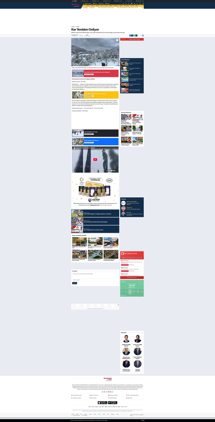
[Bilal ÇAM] (123, 213)
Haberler (73, 26)
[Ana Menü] (143, 3)
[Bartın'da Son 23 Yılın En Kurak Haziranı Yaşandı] (79, 254)
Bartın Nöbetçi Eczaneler (77, 395)
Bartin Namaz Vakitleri (113, 395)
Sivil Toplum (126, 5)
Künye (108, 3)
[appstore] (102, 402)
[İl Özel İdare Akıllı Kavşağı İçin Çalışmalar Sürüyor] (95, 254)
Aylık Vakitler (124, 295)
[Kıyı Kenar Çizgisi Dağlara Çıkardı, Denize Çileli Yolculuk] (111, 241)
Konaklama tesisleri (76, 415)
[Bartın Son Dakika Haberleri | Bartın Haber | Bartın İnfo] (75, 5)
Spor (102, 5)
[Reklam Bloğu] (95, 189)
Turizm (132, 5)
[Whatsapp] (112, 392)
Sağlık (121, 5)
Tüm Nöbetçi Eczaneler (132, 277)
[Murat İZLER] (123, 208)
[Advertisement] (107, 17)
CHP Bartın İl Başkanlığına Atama (133, 209)
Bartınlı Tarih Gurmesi (132, 201)
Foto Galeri (89, 3)
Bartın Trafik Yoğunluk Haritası (133, 395)
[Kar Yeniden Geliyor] (95, 52)
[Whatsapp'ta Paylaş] (134, 35)
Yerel (137, 5)
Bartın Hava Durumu (94, 395)
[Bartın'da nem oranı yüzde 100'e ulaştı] (79, 241)
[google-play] (113, 402)
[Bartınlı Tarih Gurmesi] (123, 203)
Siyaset (97, 5)
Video (95, 3)
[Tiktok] (110, 392)
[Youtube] (108, 392)
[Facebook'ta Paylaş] (130, 35)
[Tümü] (142, 199)
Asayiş (88, 5)
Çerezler (110, 420)
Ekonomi (116, 5)
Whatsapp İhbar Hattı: (89, 205)
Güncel (92, 5)
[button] (141, 39)
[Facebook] (102, 392)
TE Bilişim (137, 414)
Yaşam (106, 5)
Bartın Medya (84, 415)
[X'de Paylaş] (132, 35)
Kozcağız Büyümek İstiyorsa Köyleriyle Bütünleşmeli (134, 215)
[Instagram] (106, 392)
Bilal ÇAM (129, 212)
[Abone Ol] (143, 35)
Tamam (143, 420)
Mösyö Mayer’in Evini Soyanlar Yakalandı (133, 204)
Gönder (74, 283)
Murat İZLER (129, 207)
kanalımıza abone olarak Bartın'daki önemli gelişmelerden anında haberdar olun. (98, 203)
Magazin (112, 414)
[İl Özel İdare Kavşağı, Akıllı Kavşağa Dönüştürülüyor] (111, 254)
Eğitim (111, 5)
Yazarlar (101, 3)
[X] (104, 392)
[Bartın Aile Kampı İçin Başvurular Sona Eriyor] (95, 241)
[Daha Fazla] (136, 35)
